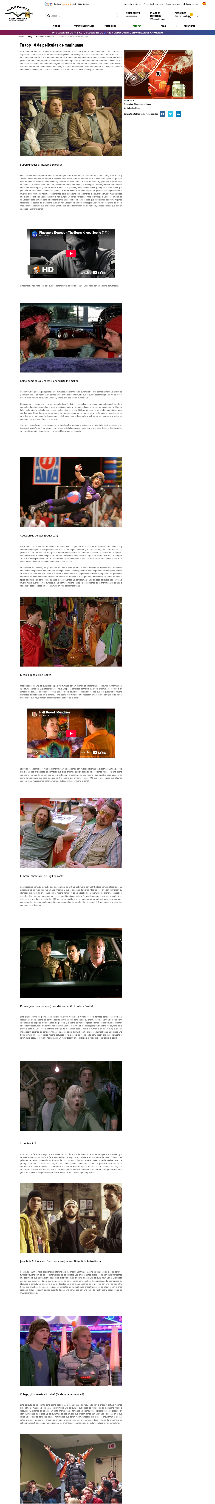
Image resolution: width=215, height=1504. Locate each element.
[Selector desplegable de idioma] (205, 5)
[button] (189, 16)
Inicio (21, 37)
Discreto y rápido (181, 14)
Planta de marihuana (45, 37)
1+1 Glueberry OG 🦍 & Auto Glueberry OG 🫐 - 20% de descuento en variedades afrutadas (108, 32)
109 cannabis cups (157, 16)
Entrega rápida (133, 14)
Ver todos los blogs (132, 108)
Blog (30, 37)
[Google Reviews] (66, 4)
